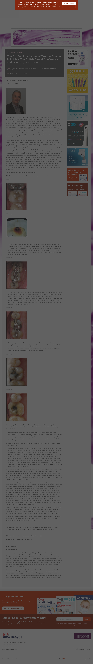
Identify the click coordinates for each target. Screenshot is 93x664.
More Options (69, 7)
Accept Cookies (69, 3)
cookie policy (24, 8)
